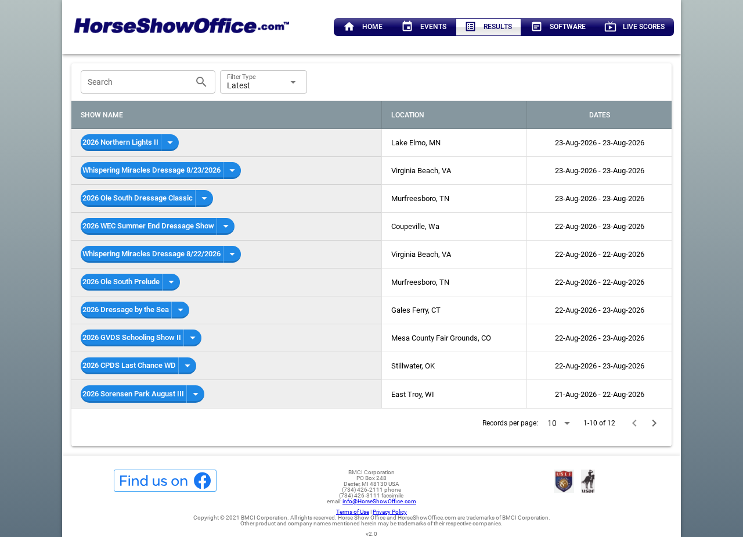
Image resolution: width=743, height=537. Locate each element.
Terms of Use (352, 512)
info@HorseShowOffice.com (379, 501)
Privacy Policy (390, 512)
